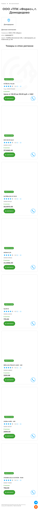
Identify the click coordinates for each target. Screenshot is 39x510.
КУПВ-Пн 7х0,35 (9, 84)
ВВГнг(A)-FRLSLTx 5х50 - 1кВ (13, 365)
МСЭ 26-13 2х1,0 (9, 140)
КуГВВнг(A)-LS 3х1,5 (10, 196)
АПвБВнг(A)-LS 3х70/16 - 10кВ (13, 477)
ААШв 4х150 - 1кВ (9, 421)
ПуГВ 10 (6, 309)
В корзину (9, 98)
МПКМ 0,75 (7, 252)
